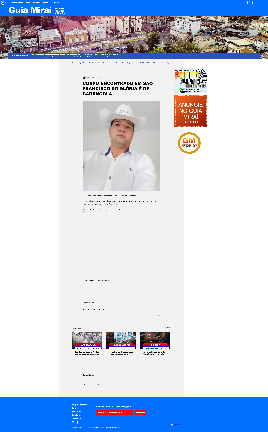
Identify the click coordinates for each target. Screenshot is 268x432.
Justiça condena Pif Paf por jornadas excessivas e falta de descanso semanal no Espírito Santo (87, 353)
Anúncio (76, 418)
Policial (91, 302)
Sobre (75, 408)
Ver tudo (168, 328)
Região (85, 302)
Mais (155, 63)
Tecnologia (126, 63)
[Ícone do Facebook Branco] (252, 2)
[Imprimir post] (104, 310)
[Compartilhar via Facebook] (84, 310)
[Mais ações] (159, 77)
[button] (168, 63)
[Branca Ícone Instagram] (249, 2)
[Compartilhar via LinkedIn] (94, 310)
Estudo (115, 63)
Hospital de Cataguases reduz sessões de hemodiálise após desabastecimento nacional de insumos (121, 353)
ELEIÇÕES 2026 (142, 63)
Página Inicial (79, 404)
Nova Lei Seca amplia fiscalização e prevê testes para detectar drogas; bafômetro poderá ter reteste (154, 353)
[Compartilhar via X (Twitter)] (89, 310)
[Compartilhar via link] (99, 310)
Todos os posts (78, 63)
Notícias (76, 411)
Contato (76, 415)
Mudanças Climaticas (98, 63)
